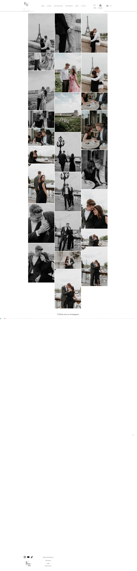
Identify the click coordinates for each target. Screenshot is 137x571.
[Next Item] (133, 435)
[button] (100, 5)
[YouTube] (28, 557)
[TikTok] (31, 557)
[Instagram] (24, 557)
